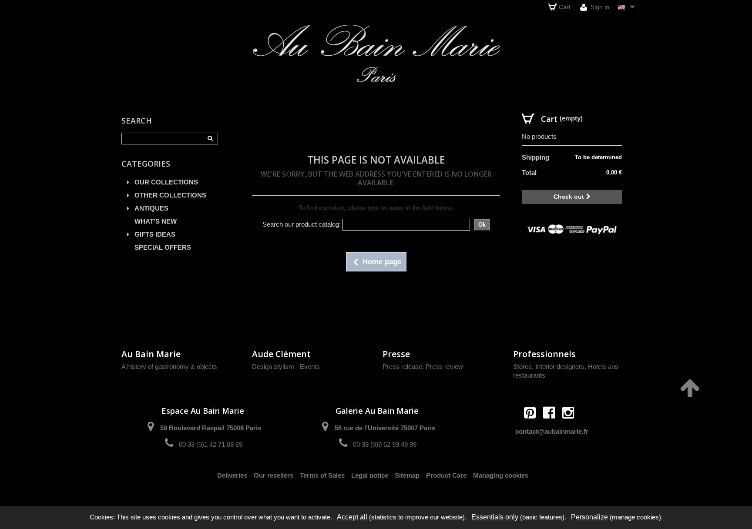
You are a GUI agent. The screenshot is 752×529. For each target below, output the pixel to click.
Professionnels (544, 354)
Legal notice (369, 475)
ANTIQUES (151, 208)
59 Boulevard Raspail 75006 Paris (210, 428)
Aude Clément (281, 354)
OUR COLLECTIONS (166, 182)
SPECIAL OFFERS (162, 247)
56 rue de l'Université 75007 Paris (385, 428)
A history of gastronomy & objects (169, 366)
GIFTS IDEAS (154, 234)
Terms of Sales (322, 475)
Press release (402, 366)
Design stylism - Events (286, 366)
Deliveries (232, 475)
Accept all (352, 517)
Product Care (446, 475)
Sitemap (407, 475)
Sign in (599, 6)
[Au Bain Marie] (376, 53)
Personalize (589, 517)
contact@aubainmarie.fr (551, 431)
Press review (444, 366)
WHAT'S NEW (155, 221)
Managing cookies (500, 475)
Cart (565, 6)
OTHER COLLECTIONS (170, 195)
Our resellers (273, 475)
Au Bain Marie (151, 354)
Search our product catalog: (301, 224)
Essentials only (494, 517)
